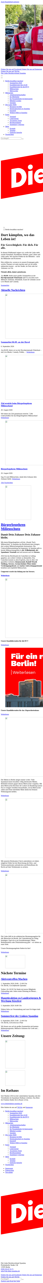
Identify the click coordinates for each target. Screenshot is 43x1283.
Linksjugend (14, 119)
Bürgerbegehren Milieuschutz (14, 469)
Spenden (13, 103)
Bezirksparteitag (15, 122)
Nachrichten (9, 134)
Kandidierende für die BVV (19, 87)
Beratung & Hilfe (16, 107)
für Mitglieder (14, 97)
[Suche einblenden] (2, 75)
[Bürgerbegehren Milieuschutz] (21, 443)
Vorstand (13, 117)
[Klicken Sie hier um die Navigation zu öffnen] (2, 77)
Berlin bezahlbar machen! (14, 81)
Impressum (9, 1168)
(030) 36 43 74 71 (7, 1269)
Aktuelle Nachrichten (13, 290)
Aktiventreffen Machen (14, 979)
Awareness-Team (16, 121)
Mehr (7, 126)
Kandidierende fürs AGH (18, 85)
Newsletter (9, 1172)
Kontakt (12, 128)
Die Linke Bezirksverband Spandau (13, 73)
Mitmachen (9, 93)
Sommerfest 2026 (16, 83)
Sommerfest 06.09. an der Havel (15, 342)
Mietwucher (14, 91)
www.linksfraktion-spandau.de (11, 1104)
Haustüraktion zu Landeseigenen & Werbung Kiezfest (21, 999)
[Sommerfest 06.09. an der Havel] (21, 316)
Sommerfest (5, 285)
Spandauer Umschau (17, 124)
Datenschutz (9, 1170)
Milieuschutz (14, 89)
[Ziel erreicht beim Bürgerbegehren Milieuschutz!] (21, 377)
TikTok (19, 1107)
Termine (12, 130)
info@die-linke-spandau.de (10, 1271)
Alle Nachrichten (7, 483)
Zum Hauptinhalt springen (10, 2)
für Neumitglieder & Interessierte (21, 99)
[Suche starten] (22, 1279)
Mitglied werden (15, 101)
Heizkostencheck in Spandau (20, 109)
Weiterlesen (30, 352)
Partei (7, 115)
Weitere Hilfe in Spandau (18, 113)
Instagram (29, 1107)
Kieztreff (13, 111)
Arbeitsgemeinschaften (18, 95)
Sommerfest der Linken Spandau (19, 1016)
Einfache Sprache (16, 132)
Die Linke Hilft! (11, 105)
